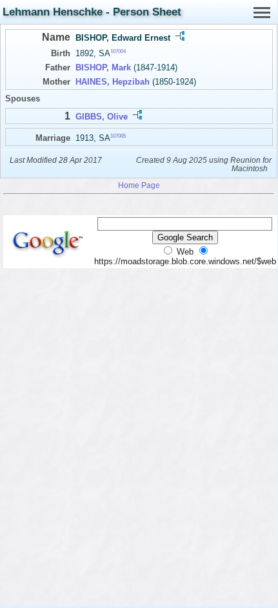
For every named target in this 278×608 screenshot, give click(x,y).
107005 (118, 135)
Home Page (139, 185)
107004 (118, 51)
